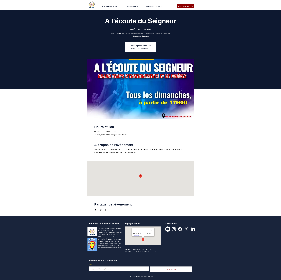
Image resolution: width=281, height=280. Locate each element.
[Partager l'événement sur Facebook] (95, 210)
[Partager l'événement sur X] (101, 210)
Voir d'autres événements (140, 48)
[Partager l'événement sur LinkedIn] (106, 210)
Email (91, 265)
